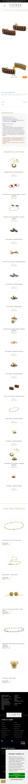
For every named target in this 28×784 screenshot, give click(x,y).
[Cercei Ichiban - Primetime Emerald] (14, 230)
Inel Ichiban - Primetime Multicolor (14, 441)
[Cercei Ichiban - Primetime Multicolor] (14, 364)
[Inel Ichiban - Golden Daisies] (14, 664)
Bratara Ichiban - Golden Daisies (9, 574)
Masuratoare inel (18, 734)
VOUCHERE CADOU (19, 701)
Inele (3, 707)
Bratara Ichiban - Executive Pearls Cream (11, 540)
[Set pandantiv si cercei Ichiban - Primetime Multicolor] (14, 454)
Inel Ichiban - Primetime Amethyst (14, 485)
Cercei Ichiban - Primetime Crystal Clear (14, 351)
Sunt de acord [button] (16, 774)
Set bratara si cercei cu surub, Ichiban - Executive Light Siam (14, 195)
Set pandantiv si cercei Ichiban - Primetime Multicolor (14, 464)
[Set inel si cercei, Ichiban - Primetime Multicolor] (14, 252)
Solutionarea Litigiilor (19, 730)
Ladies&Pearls (17, 697)
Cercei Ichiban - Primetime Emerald (14, 239)
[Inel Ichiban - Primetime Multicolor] (14, 432)
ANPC (15, 722)
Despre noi (16, 728)
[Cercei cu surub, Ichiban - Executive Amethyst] (14, 49)
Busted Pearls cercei (6, 704)
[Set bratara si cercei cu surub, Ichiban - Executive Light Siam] (14, 185)
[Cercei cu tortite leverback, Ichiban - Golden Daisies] (14, 595)
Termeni (3, 736)
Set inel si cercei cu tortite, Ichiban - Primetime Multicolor (14, 329)
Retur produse (17, 724)
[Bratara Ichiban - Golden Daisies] (14, 561)
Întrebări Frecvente (6, 730)
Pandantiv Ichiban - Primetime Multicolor (14, 172)
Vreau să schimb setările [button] (17, 779)
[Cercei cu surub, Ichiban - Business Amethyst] (14, 387)
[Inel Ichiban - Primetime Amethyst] (14, 477)
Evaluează (2, 104)
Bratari (16, 696)
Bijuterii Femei (7, 10)
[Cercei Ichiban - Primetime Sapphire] (14, 275)
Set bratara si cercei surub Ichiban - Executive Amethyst (14, 217)
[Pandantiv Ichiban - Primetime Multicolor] (14, 163)
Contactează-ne (5, 734)
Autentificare (4, 728)
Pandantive (17, 695)
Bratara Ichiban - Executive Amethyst (14, 418)
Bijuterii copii (18, 703)
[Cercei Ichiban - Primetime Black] (14, 297)
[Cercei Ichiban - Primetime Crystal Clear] (14, 342)
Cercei (12, 10)
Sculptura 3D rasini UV (6, 698)
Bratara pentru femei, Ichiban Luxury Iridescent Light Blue (13, 644)
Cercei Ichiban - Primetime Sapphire (14, 284)
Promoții (3, 726)
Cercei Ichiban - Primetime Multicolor (14, 373)
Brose (16, 698)
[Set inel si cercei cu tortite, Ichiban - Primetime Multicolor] (14, 320)
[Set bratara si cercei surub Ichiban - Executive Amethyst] (14, 208)
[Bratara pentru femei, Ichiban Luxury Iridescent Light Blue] (14, 630)
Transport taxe (17, 726)
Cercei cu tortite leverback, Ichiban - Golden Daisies (12, 610)
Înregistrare (4, 732)
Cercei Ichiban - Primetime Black (14, 306)
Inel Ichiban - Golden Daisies (9, 678)
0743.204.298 (5, 753)
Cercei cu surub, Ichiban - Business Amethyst (14, 396)
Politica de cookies (18, 732)
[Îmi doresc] (4, 781)
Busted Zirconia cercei (6, 703)
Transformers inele (5, 701)
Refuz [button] (16, 776)
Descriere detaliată (7, 112)
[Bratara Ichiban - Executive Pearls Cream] (14, 526)
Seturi (3, 709)
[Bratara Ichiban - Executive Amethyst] (14, 409)
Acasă (3, 722)
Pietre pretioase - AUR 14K (6, 697)
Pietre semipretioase (6, 702)
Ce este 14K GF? (18, 736)
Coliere (3, 708)
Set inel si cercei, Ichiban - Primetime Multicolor (14, 261)
